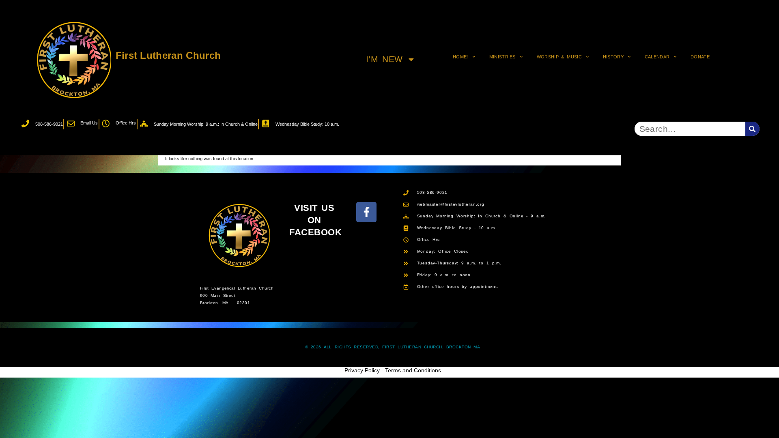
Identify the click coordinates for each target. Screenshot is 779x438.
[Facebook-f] (366, 212)
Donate (700, 56)
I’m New (384, 59)
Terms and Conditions (413, 370)
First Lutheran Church (168, 55)
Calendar (657, 56)
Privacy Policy (362, 370)
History (613, 56)
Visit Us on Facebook (315, 220)
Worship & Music (559, 56)
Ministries (502, 56)
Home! (460, 56)
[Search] (752, 129)
